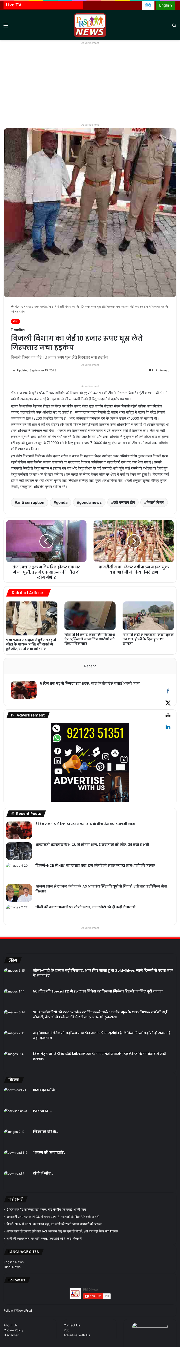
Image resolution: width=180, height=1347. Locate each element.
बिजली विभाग (155, 502)
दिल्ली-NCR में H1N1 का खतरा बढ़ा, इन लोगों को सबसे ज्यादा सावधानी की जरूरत (95, 865)
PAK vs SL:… (42, 1110)
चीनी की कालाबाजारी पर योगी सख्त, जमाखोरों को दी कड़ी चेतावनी (85, 907)
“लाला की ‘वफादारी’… (49, 1152)
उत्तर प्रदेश (40, 306)
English (165, 5)
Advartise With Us (77, 1335)
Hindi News (12, 1267)
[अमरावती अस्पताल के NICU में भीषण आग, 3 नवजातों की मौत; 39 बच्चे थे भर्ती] (19, 851)
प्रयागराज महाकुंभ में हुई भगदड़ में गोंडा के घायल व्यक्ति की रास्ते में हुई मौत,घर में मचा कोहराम (31, 644)
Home (18, 306)
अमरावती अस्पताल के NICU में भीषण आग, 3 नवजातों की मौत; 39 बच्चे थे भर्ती (92, 844)
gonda (62, 502)
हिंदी (148, 5)
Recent (90, 666)
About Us (11, 1325)
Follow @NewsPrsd (18, 1310)
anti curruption (30, 502)
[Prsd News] (90, 25)
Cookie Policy (13, 1330)
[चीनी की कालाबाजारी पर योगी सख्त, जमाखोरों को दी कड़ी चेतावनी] (19, 913)
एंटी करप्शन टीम (124, 502)
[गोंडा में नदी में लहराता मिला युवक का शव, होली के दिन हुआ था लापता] (148, 615)
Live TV (13, 4)
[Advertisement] (90, 86)
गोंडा (51, 306)
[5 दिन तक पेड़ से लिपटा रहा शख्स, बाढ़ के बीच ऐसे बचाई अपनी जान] (24, 690)
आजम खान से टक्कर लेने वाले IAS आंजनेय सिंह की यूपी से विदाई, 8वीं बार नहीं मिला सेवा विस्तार (62, 1231)
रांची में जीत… (43, 1173)
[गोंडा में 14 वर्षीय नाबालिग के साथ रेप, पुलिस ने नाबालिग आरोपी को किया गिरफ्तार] (90, 615)
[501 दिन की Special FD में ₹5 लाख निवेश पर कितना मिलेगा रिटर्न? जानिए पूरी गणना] (17, 998)
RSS (66, 1330)
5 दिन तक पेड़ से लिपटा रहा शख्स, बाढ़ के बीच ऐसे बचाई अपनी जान (90, 683)
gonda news (90, 502)
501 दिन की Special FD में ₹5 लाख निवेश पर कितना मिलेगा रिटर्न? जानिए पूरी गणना (98, 991)
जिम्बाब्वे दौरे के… (46, 1131)
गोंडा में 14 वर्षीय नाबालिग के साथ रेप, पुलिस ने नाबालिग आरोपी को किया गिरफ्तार (89, 639)
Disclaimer (11, 1335)
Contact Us (72, 1325)
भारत (28, 306)
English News (14, 1262)
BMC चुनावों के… (45, 1090)
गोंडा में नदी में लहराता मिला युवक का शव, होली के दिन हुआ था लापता (148, 639)
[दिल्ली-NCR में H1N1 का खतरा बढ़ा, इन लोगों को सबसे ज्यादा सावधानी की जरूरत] (19, 872)
